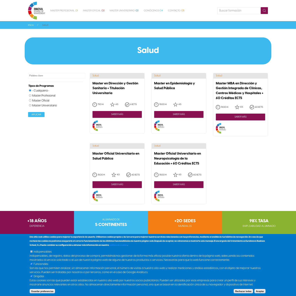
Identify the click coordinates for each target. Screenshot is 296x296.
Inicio (31, 25)
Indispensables (43, 251)
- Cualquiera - (40, 90)
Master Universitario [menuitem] (124, 10)
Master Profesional (43, 95)
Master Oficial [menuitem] (94, 10)
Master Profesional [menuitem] (64, 10)
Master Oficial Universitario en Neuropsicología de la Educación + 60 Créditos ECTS (177, 158)
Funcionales (41, 264)
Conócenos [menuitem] (153, 10)
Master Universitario (44, 105)
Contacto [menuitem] (176, 10)
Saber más (117, 114)
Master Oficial (40, 100)
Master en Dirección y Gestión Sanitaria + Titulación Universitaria (115, 88)
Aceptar (260, 291)
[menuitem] (36, 10)
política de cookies (118, 245)
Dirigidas (39, 276)
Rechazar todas (243, 291)
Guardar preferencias (42, 291)
